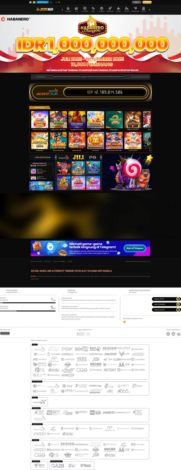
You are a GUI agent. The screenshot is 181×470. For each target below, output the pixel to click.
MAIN (41, 119)
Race (93, 11)
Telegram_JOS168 (159, 299)
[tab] (64, 157)
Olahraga (102, 11)
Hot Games (68, 11)
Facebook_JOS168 (159, 309)
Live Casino (85, 11)
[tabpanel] (90, 44)
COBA (65, 166)
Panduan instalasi (163, 227)
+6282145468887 (159, 304)
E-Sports (126, 11)
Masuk (136, 2)
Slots (76, 11)
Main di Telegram (43, 2)
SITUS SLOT (47, 261)
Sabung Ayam (135, 11)
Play (54, 94)
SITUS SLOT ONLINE (36, 261)
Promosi (143, 11)
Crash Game (110, 11)
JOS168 (70, 261)
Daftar (147, 2)
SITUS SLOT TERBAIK (59, 261)
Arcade (118, 11)
